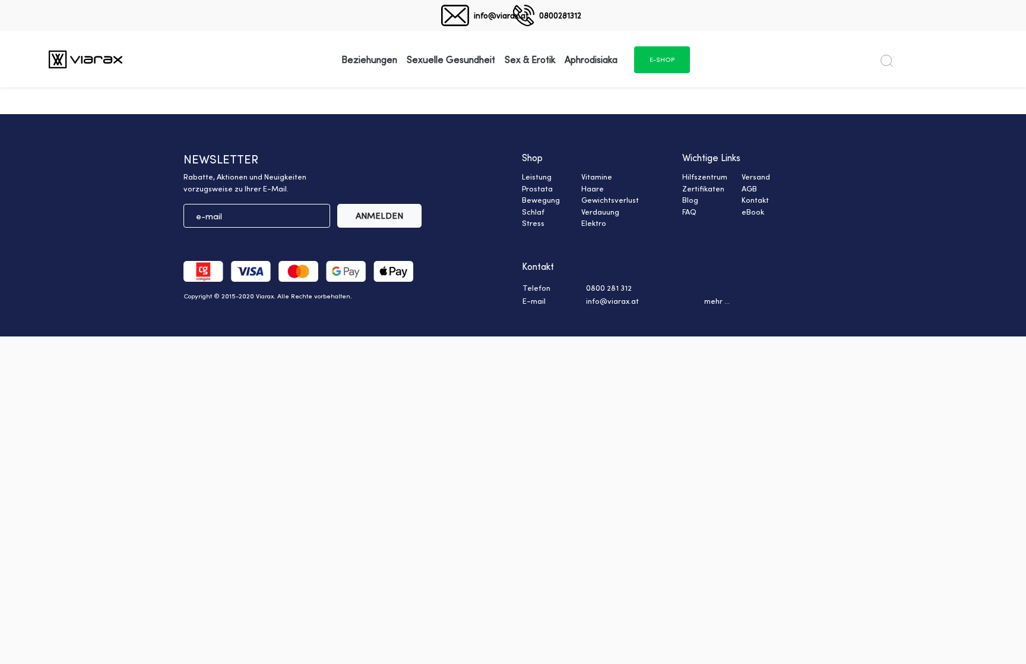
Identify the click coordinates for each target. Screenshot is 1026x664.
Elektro (593, 223)
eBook (753, 211)
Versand (756, 176)
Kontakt (755, 199)
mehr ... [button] (717, 301)
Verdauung (600, 211)
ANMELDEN (379, 215)
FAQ (689, 211)
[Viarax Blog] (85, 59)
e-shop (662, 59)
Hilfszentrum (704, 176)
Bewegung (541, 199)
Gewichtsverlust (610, 199)
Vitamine (596, 176)
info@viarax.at (501, 15)
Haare (592, 188)
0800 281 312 (609, 287)
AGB (749, 188)
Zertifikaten (703, 188)
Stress (533, 223)
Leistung (537, 176)
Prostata (537, 188)
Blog (690, 199)
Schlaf (533, 211)
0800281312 (560, 15)
